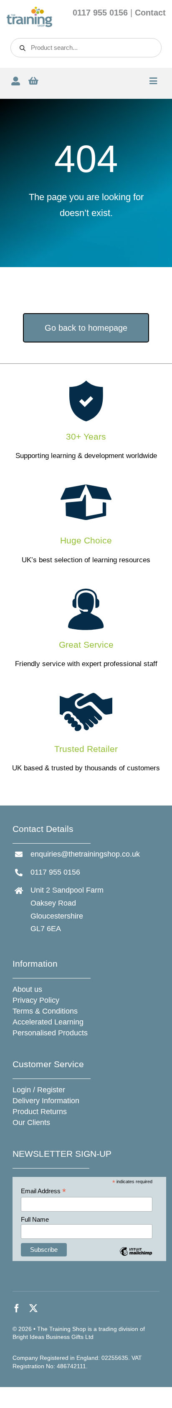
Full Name (35, 1219)
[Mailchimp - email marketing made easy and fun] (135, 1257)
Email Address (43, 1191)
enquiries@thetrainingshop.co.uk (85, 854)
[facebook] (17, 1308)
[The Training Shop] (29, 10)
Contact (150, 12)
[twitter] (33, 1308)
